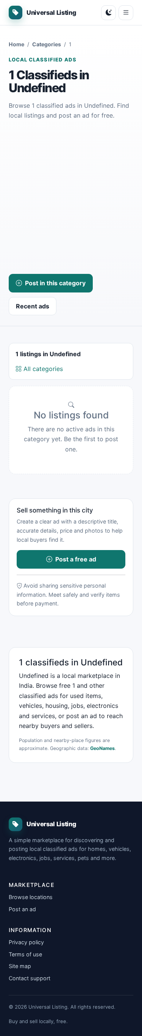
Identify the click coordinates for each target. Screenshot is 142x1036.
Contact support (29, 978)
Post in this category (55, 283)
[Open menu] (126, 12)
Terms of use (25, 954)
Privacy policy (26, 942)
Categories (46, 44)
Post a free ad (75, 559)
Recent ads (32, 306)
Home (16, 44)
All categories (42, 369)
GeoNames (102, 748)
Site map (20, 966)
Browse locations (31, 897)
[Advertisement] (71, 197)
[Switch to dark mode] (108, 12)
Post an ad (22, 909)
